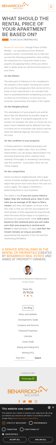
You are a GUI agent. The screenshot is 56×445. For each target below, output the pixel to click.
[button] (28, 434)
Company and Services (28, 325)
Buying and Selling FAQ (28, 347)
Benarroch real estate (14, 47)
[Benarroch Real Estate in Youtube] (30, 402)
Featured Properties (28, 330)
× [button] (53, 407)
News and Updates (28, 314)
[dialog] (28, 424)
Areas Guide (28, 341)
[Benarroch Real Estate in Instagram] (36, 402)
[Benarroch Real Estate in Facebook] (19, 402)
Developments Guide (28, 319)
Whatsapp (26, 378)
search (38, 358)
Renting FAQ (31, 39)
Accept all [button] (15, 439)
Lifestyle (28, 336)
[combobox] (49, 407)
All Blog (28, 307)
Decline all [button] (40, 439)
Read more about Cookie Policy (25, 418)
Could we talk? (28, 373)
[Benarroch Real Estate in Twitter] (24, 402)
